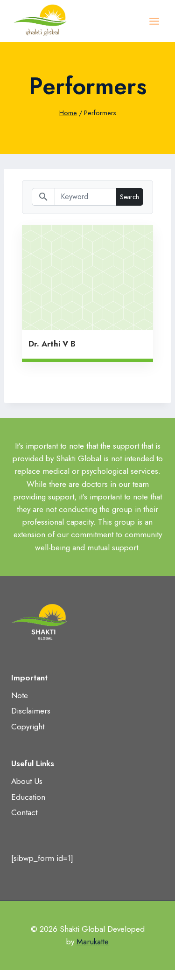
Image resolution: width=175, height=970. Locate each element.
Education (28, 797)
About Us (26, 781)
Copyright (27, 726)
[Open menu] (154, 21)
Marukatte (93, 941)
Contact (24, 812)
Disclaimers (30, 710)
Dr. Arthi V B (52, 344)
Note (19, 695)
